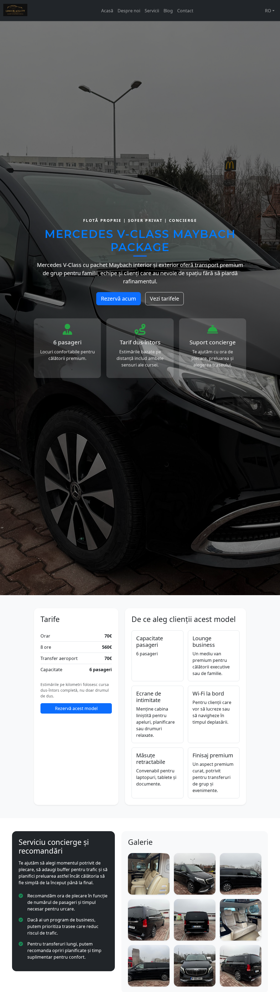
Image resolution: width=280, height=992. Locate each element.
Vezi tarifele (164, 298)
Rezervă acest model (76, 708)
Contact (185, 11)
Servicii (152, 11)
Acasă (107, 11)
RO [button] (268, 11)
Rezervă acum (118, 298)
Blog (168, 11)
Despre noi (129, 11)
